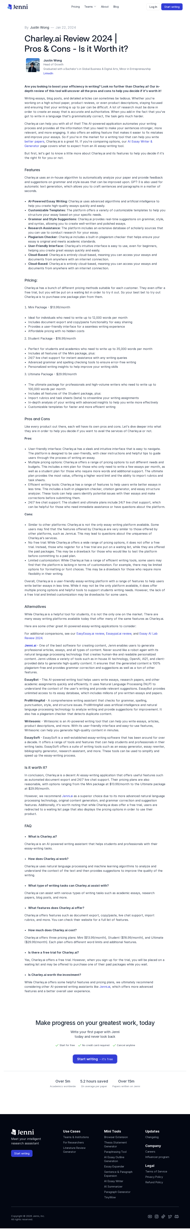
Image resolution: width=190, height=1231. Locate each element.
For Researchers (73, 1142)
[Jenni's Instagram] (150, 1216)
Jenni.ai (67, 796)
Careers (150, 1151)
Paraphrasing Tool (115, 1152)
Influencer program (157, 1157)
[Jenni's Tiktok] (163, 1216)
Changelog (152, 1137)
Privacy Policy (154, 1177)
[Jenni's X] (170, 1216)
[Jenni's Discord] (176, 1216)
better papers (34, 141)
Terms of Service (156, 1171)
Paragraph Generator (117, 1192)
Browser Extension (116, 1137)
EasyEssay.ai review (90, 633)
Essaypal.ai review (118, 633)
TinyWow (110, 1197)
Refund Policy (154, 1182)
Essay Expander (114, 1166)
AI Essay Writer (113, 1181)
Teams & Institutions (76, 1137)
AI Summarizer (113, 1186)
